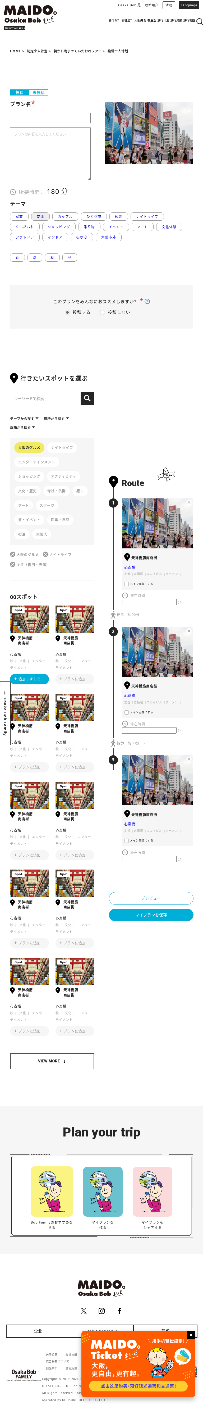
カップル (65, 216)
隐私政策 (71, 1368)
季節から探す (20, 427)
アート (142, 226)
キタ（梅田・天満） (33, 564)
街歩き (81, 237)
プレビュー (151, 898)
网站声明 (52, 1368)
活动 (168, 5)
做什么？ (114, 20)
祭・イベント (29, 519)
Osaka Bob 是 (129, 5)
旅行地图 (189, 20)
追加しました (30, 678)
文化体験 (169, 226)
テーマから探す (22, 418)
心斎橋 (15, 654)
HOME (15, 51)
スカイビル (154, 574)
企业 (38, 1331)
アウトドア (25, 237)
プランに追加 (75, 678)
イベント (116, 226)
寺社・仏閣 (56, 490)
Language (189, 5)
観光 (118, 216)
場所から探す (54, 418)
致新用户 (152, 5)
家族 (19, 216)
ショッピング (59, 226)
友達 (40, 216)
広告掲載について (57, 1361)
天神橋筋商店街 (25, 640)
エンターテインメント (36, 462)
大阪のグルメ (29, 447)
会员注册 (71, 1354)
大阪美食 (140, 20)
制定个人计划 (37, 51)
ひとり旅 (93, 216)
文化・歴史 (27, 490)
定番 (127, 574)
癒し (80, 490)
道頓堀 (138, 574)
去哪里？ (127, 20)
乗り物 (89, 226)
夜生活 (151, 20)
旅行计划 (163, 20)
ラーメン (171, 574)
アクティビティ (63, 476)
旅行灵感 (176, 20)
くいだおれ (25, 226)
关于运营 (52, 1354)
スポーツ (47, 505)
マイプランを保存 (151, 914)
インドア (55, 237)
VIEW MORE (49, 1061)
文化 (22, 661)
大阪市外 (108, 237)
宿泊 (22, 534)
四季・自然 (60, 519)
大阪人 (41, 534)
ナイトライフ (147, 216)
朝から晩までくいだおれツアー (78, 51)
